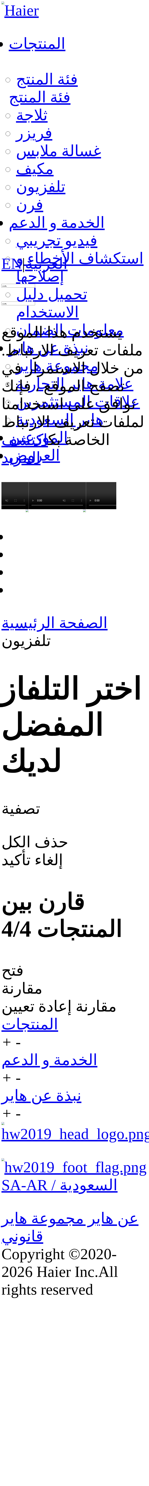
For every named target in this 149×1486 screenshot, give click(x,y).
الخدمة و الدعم (49, 1059)
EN (11, 263)
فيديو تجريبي (56, 240)
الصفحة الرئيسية (54, 622)
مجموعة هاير (42, 1218)
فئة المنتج (47, 79)
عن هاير (111, 1218)
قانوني (22, 1236)
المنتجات (29, 1024)
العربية (46, 263)
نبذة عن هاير (41, 1095)
